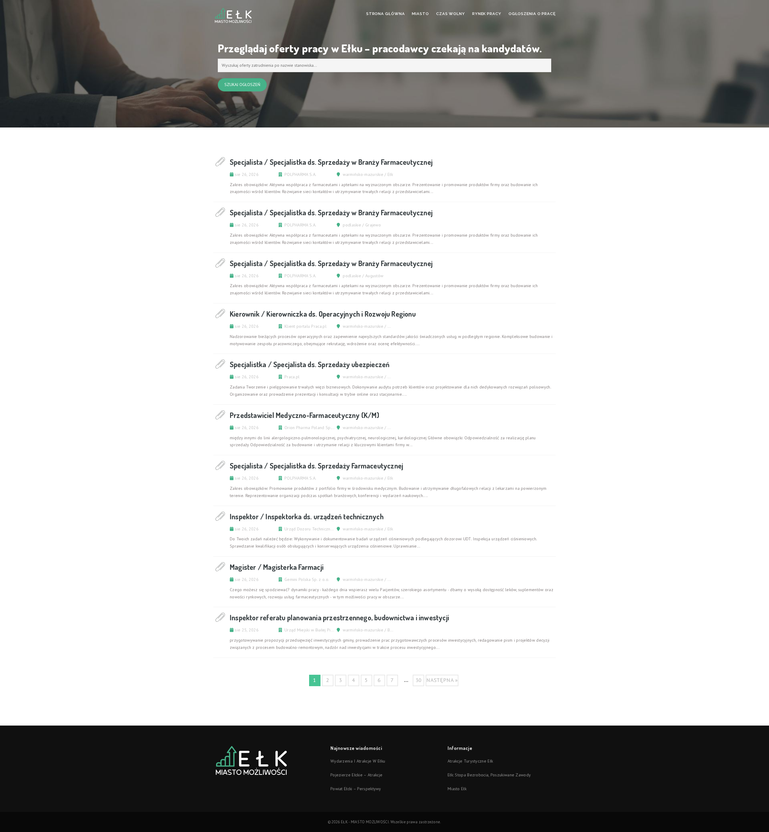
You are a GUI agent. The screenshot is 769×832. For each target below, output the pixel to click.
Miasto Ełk (457, 788)
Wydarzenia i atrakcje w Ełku (357, 761)
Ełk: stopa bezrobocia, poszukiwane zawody (489, 775)
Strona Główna (385, 13)
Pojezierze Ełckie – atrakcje (356, 775)
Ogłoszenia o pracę (532, 13)
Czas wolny (450, 13)
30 (418, 680)
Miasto (420, 13)
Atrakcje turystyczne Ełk (470, 761)
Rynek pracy (486, 13)
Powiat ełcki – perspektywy (355, 788)
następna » (442, 680)
